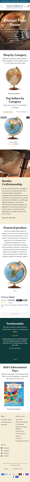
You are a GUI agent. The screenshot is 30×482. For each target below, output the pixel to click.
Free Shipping (20, 424)
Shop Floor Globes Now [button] (8, 217)
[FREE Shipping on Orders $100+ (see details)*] (15, 1)
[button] (15, 36)
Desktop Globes (8, 112)
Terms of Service (20, 433)
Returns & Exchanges (22, 422)
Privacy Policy (20, 431)
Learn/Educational (6, 422)
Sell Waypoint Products (22, 441)
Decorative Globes (6, 419)
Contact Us (19, 438)
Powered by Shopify (15, 465)
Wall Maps (4, 424)
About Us (18, 436)
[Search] (24, 6)
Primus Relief (13, 142)
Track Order (19, 419)
